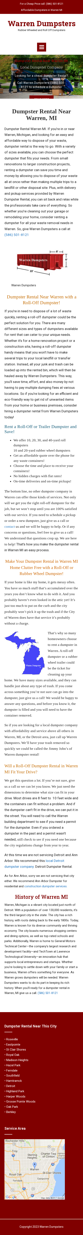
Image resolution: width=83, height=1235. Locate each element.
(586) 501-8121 (16, 235)
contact (9, 527)
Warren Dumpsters (42, 23)
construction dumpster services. (45, 886)
